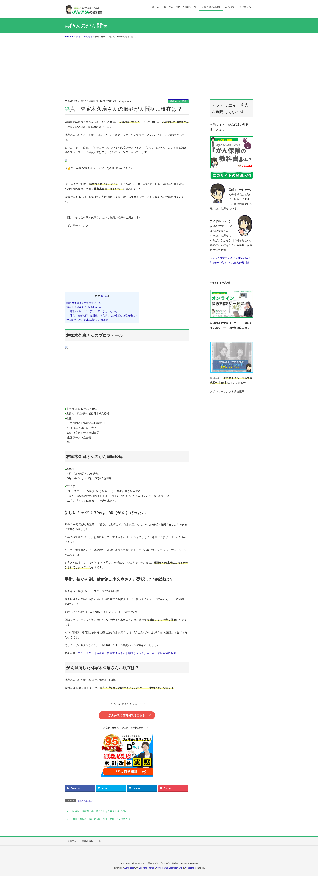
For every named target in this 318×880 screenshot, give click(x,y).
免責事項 (72, 841)
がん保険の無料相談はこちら (126, 715)
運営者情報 (87, 841)
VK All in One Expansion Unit (169, 868)
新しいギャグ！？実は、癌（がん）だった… (95, 311)
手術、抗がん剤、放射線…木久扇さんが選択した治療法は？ (103, 315)
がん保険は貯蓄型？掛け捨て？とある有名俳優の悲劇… (99, 811)
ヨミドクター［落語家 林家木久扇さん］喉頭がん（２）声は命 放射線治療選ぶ (127, 653)
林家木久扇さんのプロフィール (83, 303)
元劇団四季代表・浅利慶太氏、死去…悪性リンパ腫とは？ (100, 819)
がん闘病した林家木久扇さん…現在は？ (88, 319)
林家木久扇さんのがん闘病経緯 (83, 307)
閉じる (104, 296)
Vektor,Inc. (189, 868)
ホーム (101, 841)
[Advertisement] (159, 65)
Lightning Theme (146, 868)
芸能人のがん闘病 (178, 101)
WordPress (129, 868)
